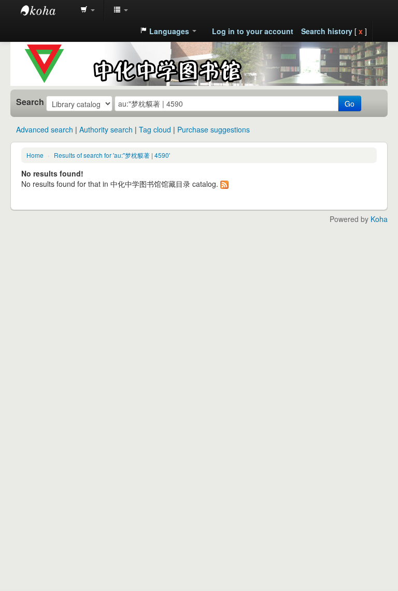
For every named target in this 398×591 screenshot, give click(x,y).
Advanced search (44, 129)
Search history (326, 31)
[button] (88, 10)
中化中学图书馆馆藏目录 (47, 10)
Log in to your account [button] (252, 31)
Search (30, 102)
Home (35, 155)
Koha (379, 219)
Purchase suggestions (213, 129)
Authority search (106, 129)
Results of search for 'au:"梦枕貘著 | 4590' (112, 155)
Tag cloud (155, 129)
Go (349, 103)
